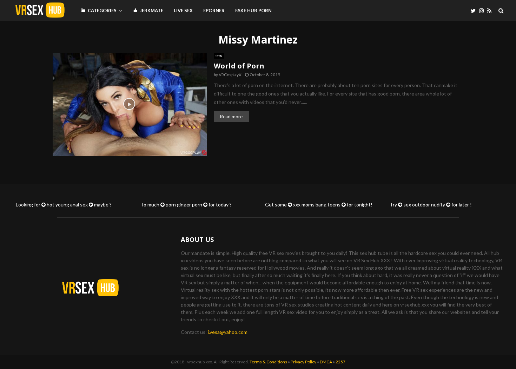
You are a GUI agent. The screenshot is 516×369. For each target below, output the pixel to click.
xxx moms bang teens (316, 204)
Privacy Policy (303, 361)
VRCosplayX (230, 74)
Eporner (214, 10)
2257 (340, 361)
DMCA (326, 361)
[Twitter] (475, 11)
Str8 (219, 56)
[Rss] (491, 11)
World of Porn (239, 66)
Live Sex (183, 10)
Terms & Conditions (268, 361)
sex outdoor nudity (424, 204)
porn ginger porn (184, 204)
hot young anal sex (67, 204)
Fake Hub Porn (253, 10)
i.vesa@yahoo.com (227, 332)
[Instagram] (483, 11)
